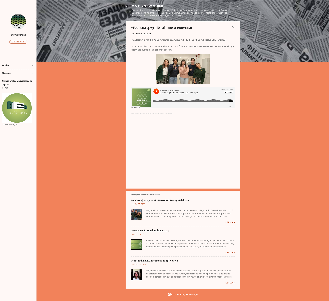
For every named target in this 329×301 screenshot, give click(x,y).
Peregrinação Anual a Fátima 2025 (150, 230)
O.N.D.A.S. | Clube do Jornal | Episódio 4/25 (159, 113)
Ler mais (230, 222)
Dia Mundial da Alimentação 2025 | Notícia (154, 260)
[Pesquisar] (238, 7)
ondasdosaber (18, 35)
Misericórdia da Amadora (138, 113)
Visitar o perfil (18, 42)
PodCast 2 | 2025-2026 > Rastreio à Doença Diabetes (160, 200)
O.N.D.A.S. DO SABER (147, 6)
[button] (233, 27)
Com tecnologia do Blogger (184, 294)
